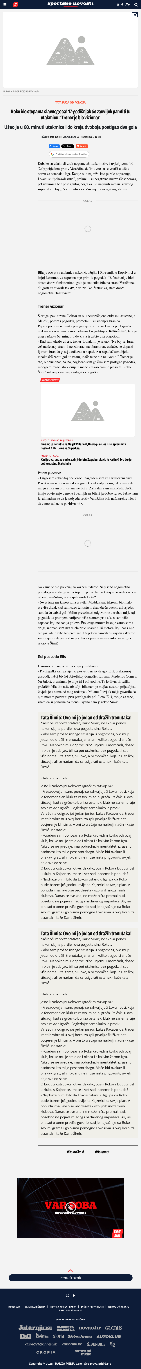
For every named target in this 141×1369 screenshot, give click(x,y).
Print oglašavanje (70, 1310)
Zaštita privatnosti (92, 1307)
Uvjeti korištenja (35, 1307)
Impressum (14, 1307)
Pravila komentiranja (63, 1307)
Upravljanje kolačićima (70, 1319)
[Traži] (136, 4)
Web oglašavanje (118, 1307)
